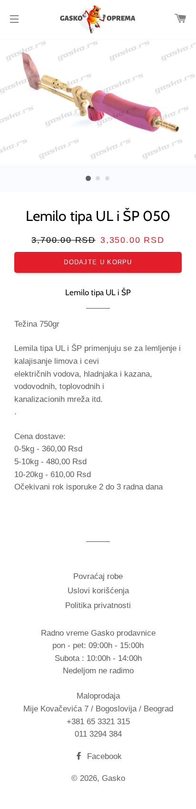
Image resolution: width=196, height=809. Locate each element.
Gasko (113, 778)
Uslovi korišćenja (98, 590)
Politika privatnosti (98, 605)
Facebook (103, 756)
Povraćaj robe (98, 576)
